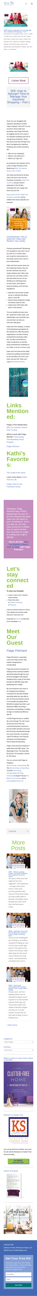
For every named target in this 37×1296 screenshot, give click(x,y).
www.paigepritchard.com (15, 781)
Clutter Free (8, 36)
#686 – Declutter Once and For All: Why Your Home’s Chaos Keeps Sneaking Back (18, 933)
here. (18, 362)
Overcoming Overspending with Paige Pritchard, (15, 773)
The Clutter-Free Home (16, 473)
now (19, 621)
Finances (16, 41)
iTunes (18, 619)
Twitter (12, 602)
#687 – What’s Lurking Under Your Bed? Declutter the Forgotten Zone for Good (18, 874)
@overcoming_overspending (16, 765)
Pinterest (13, 605)
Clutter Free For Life (19, 36)
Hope (18, 44)
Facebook (18, 602)
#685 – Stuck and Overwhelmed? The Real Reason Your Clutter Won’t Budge (18, 987)
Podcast (23, 47)
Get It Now (18, 1285)
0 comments (12, 49)
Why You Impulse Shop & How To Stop (17, 544)
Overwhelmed (15, 47)
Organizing (7, 47)
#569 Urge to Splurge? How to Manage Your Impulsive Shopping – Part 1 (17, 31)
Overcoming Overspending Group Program (15, 439)
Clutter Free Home (17, 39)
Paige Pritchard (13, 446)
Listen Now (18, 80)
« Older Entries (12, 1025)
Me (27, 44)
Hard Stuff (12, 44)
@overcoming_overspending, (19, 768)
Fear (10, 41)
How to (22, 44)
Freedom (22, 41)
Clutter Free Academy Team (14, 34)
